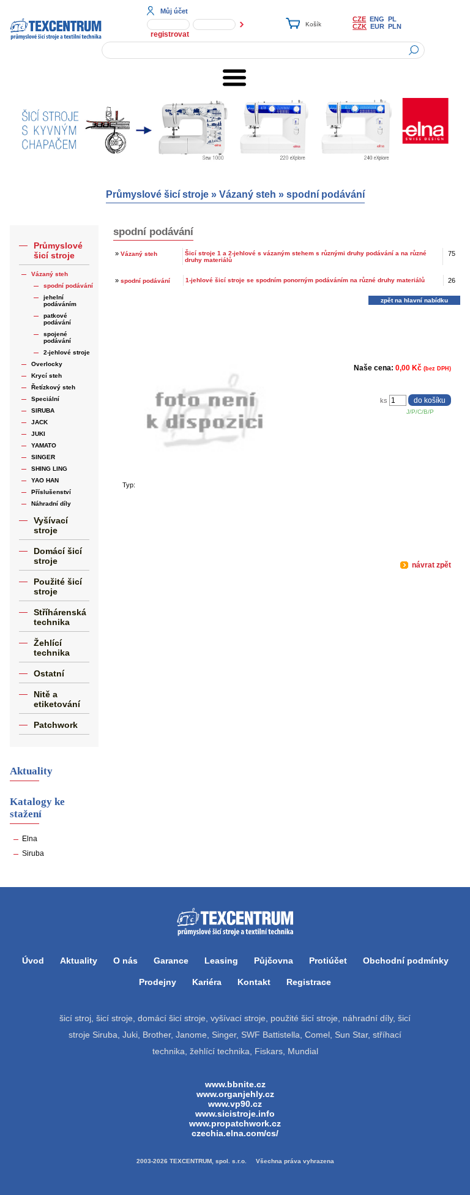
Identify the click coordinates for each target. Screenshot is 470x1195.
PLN (394, 26)
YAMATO (43, 445)
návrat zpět (430, 565)
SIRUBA (42, 410)
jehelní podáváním (59, 300)
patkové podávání (57, 319)
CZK (359, 26)
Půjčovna (273, 960)
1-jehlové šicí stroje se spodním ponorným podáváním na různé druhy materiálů (305, 280)
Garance (171, 960)
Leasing (221, 960)
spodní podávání (325, 194)
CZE (359, 19)
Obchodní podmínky (406, 960)
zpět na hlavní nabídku (414, 300)
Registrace (308, 982)
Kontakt (253, 982)
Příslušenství (51, 492)
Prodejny (157, 982)
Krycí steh (46, 375)
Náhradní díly (51, 503)
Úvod (33, 960)
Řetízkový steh (53, 387)
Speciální (45, 398)
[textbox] (263, 50)
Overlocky (46, 364)
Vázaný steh (247, 194)
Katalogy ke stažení (37, 808)
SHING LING (49, 468)
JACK (39, 422)
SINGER (43, 457)
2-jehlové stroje (66, 352)
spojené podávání (57, 337)
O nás (125, 960)
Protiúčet (328, 960)
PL (392, 19)
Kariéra (207, 982)
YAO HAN (45, 480)
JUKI (38, 433)
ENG (377, 19)
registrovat (170, 34)
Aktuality (78, 960)
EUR (377, 26)
